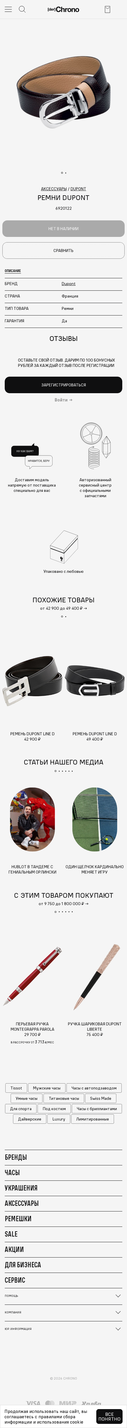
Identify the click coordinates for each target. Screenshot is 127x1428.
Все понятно (109, 1416)
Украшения (21, 1187)
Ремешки (18, 1218)
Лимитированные (92, 1119)
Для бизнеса (23, 1264)
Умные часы (27, 1098)
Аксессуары (22, 1203)
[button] (62, 616)
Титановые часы (64, 1098)
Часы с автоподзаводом (94, 1088)
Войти (61, 400)
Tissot (16, 1088)
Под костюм (54, 1108)
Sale (11, 1233)
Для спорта (21, 1108)
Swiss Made (100, 1098)
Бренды (16, 1157)
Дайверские (29, 1119)
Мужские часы (47, 1088)
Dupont (69, 283)
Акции (14, 1249)
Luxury (59, 1119)
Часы (12, 1172)
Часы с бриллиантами (97, 1108)
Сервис (15, 1280)
